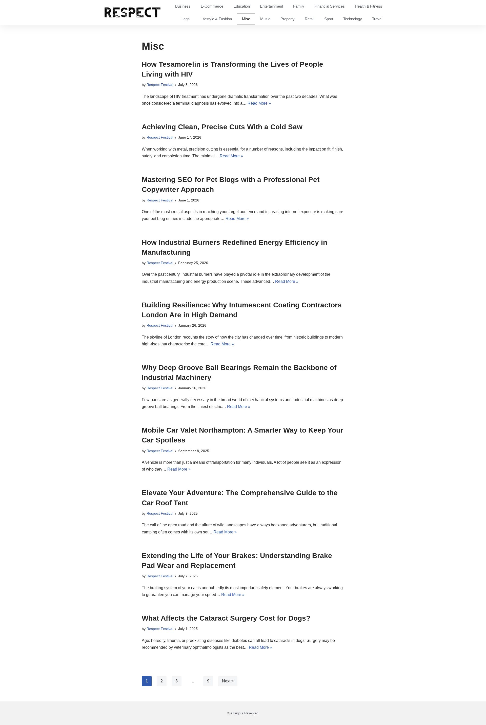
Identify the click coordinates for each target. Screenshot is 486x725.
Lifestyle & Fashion (216, 19)
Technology (352, 19)
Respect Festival (160, 85)
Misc (246, 19)
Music (265, 19)
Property (287, 19)
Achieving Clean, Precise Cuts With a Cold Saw (222, 127)
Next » (228, 681)
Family (298, 6)
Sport (328, 19)
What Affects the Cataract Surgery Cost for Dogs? (226, 618)
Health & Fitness (368, 6)
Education (241, 6)
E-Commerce (212, 6)
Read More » (259, 103)
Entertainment (271, 6)
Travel (377, 19)
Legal (185, 19)
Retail (309, 19)
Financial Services (329, 6)
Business (183, 6)
